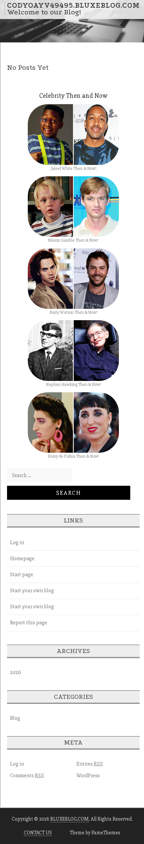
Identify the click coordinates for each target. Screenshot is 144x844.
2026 (15, 672)
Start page (21, 574)
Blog (15, 718)
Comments (27, 775)
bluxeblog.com (69, 819)
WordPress (88, 775)
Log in (17, 542)
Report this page (28, 622)
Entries (89, 764)
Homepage (22, 558)
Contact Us (38, 833)
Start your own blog (32, 590)
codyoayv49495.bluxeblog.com (73, 5)
